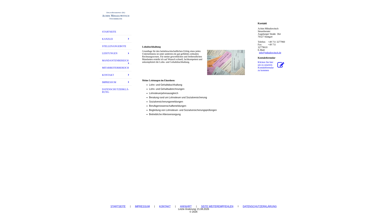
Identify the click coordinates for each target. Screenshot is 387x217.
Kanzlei (107, 39)
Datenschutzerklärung (115, 90)
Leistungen (109, 53)
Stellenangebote (114, 46)
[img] (115, 15)
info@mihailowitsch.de (270, 52)
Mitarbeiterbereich (115, 67)
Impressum (109, 82)
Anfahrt (186, 206)
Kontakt (108, 75)
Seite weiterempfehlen (217, 206)
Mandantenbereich (115, 60)
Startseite (109, 31)
